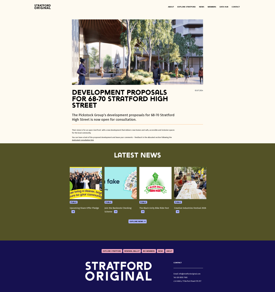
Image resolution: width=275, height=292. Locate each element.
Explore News (136, 221)
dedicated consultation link (83, 140)
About (171, 7)
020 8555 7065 (182, 277)
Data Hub (224, 7)
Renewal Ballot (132, 251)
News (201, 7)
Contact (236, 7)
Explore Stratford (186, 7)
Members (212, 7)
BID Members (149, 251)
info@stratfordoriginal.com (189, 274)
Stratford (42, 6)
